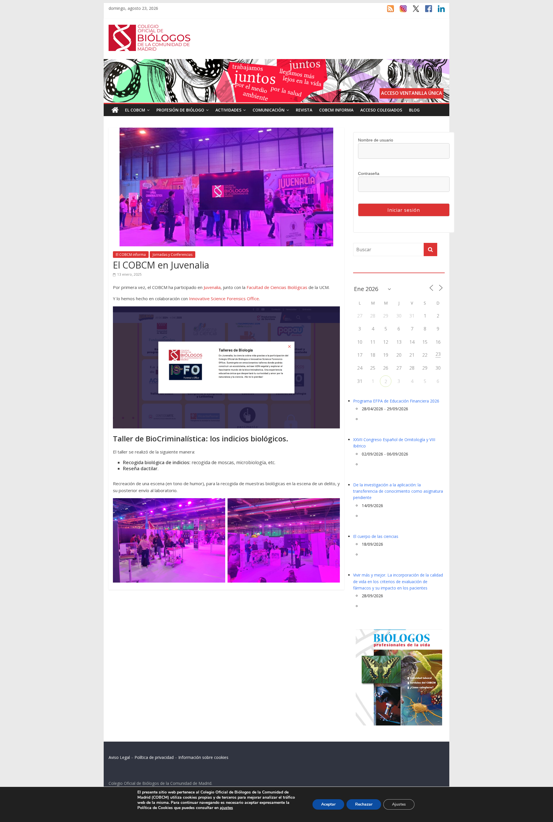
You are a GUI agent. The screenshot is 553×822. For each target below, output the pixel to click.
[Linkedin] (438, 11)
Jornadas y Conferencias (172, 254)
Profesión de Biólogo (180, 110)
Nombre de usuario (375, 140)
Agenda (362, 269)
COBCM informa (336, 110)
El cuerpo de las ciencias (375, 536)
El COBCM (135, 110)
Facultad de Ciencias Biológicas (277, 287)
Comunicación (269, 110)
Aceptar (328, 804)
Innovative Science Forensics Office (224, 298)
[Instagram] (400, 11)
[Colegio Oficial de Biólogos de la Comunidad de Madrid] (150, 27)
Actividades (228, 110)
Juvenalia (212, 287)
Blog (414, 110)
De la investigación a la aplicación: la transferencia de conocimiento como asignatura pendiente (398, 491)
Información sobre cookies (203, 757)
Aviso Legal (119, 757)
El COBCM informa (131, 254)
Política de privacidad (154, 757)
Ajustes (399, 804)
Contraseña (368, 173)
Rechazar (363, 804)
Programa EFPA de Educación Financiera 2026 (396, 401)
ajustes (226, 807)
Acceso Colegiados (381, 110)
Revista (304, 110)
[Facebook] (425, 11)
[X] (413, 11)
